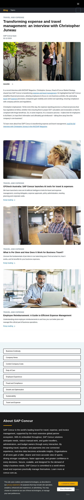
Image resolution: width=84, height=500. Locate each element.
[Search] (78, 10)
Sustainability (11, 396)
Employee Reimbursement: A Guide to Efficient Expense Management (37, 315)
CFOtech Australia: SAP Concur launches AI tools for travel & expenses (38, 186)
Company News (12, 357)
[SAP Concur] (12, 4)
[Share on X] (13, 84)
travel (5, 99)
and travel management (48, 93)
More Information (66, 489)
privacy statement (13, 485)
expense (36, 93)
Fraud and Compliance (14, 383)
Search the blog (63, 9)
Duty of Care (10, 370)
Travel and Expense (13, 402)
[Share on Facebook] (16, 84)
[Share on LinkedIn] (20, 84)
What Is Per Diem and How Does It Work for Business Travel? (33, 252)
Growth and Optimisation (15, 390)
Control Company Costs (14, 364)
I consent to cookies (68, 483)
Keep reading (8, 200)
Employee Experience (14, 377)
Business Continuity (13, 351)
